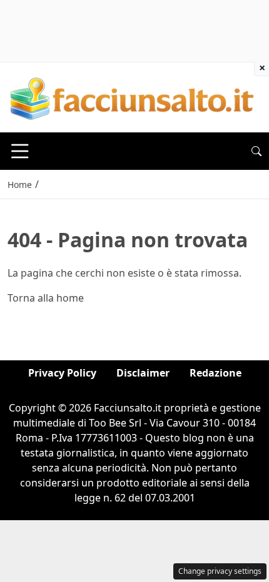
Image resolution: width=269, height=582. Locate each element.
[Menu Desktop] (20, 151)
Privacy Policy (62, 373)
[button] (256, 151)
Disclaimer (143, 373)
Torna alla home (46, 298)
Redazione (215, 373)
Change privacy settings (219, 571)
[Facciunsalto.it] (133, 96)
